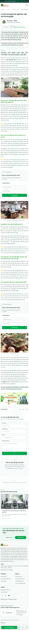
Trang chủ (3, 9)
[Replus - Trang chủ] (4, 545)
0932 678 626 (4, 592)
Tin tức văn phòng (15, 9)
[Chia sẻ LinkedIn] (27, 409)
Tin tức (8, 9)
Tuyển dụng (3, 581)
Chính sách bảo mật (5, 578)
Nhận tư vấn (20, 537)
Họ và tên (4, 423)
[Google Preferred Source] (20, 27)
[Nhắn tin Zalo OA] (22, 627)
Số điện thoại (5, 428)
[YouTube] (9, 595)
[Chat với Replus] (26, 627)
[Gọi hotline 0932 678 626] (19, 627)
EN (24, 1)
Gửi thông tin (15, 195)
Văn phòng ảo (18, 576)
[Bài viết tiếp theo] (27, 491)
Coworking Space (19, 581)
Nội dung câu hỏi (6, 440)
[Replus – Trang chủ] (5, 5)
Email (3, 434)
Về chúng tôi (4, 576)
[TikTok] (5, 595)
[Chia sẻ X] (23, 409)
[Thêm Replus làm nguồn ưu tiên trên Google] (21, 612)
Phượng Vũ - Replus (12, 20)
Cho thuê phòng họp (20, 583)
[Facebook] (2, 595)
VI (21, 1)
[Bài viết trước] (24, 491)
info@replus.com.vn (5, 589)
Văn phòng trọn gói (19, 578)
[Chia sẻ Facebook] (20, 409)
